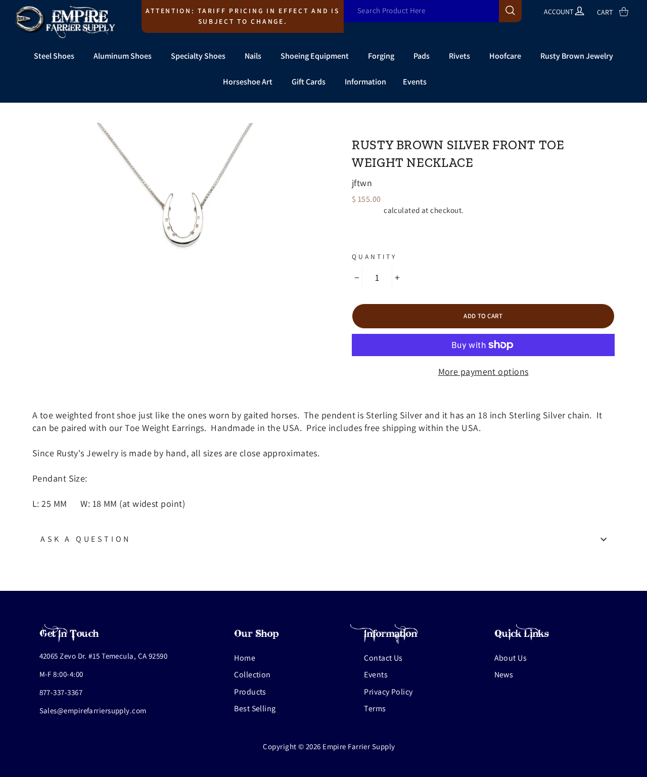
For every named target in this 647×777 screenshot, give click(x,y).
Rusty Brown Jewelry (576, 56)
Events (415, 81)
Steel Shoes (54, 56)
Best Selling (254, 708)
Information (365, 81)
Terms (375, 708)
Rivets (459, 56)
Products (250, 691)
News (504, 674)
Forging (381, 56)
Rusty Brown (385, 127)
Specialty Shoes (198, 56)
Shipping (367, 210)
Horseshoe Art (247, 81)
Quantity (374, 256)
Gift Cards (309, 81)
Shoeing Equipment (315, 56)
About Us (510, 658)
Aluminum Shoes (123, 56)
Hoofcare (505, 56)
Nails (253, 56)
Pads (421, 56)
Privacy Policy (388, 691)
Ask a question (85, 539)
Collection (252, 674)
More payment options (483, 371)
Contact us (383, 658)
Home (244, 658)
